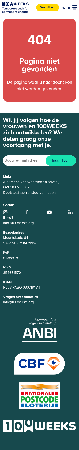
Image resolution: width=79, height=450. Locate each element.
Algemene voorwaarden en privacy (31, 182)
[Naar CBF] (39, 363)
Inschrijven (61, 160)
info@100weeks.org (18, 223)
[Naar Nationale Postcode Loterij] (40, 395)
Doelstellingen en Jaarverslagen (29, 192)
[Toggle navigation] (74, 7)
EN (69, 7)
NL (63, 7)
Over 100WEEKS (16, 187)
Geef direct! (48, 7)
